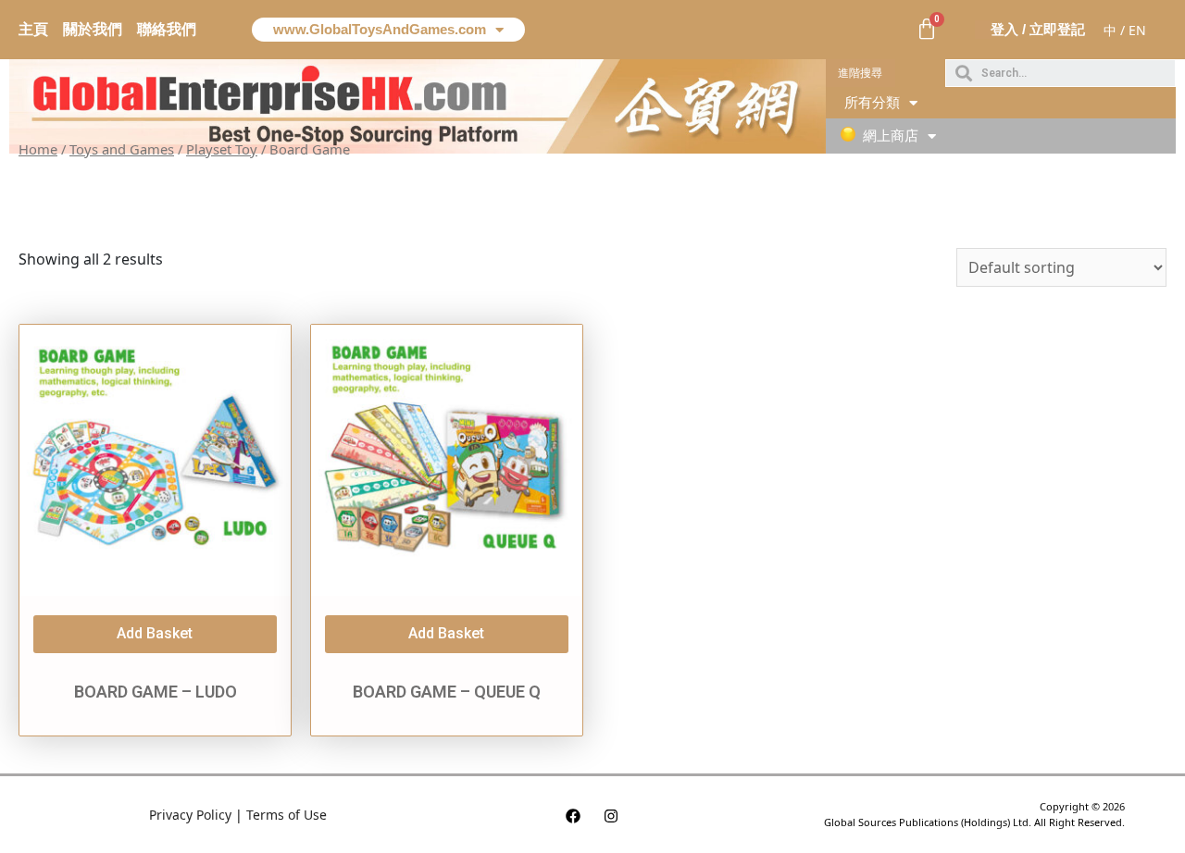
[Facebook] (573, 816)
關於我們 (92, 29)
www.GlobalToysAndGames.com (379, 29)
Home (38, 149)
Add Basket (155, 633)
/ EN (1133, 30)
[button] (860, 73)
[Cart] (926, 29)
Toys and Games (121, 149)
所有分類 (872, 102)
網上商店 (890, 135)
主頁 (33, 29)
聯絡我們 (166, 29)
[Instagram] (611, 816)
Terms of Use (286, 814)
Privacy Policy (190, 814)
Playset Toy (221, 149)
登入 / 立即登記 (1038, 29)
